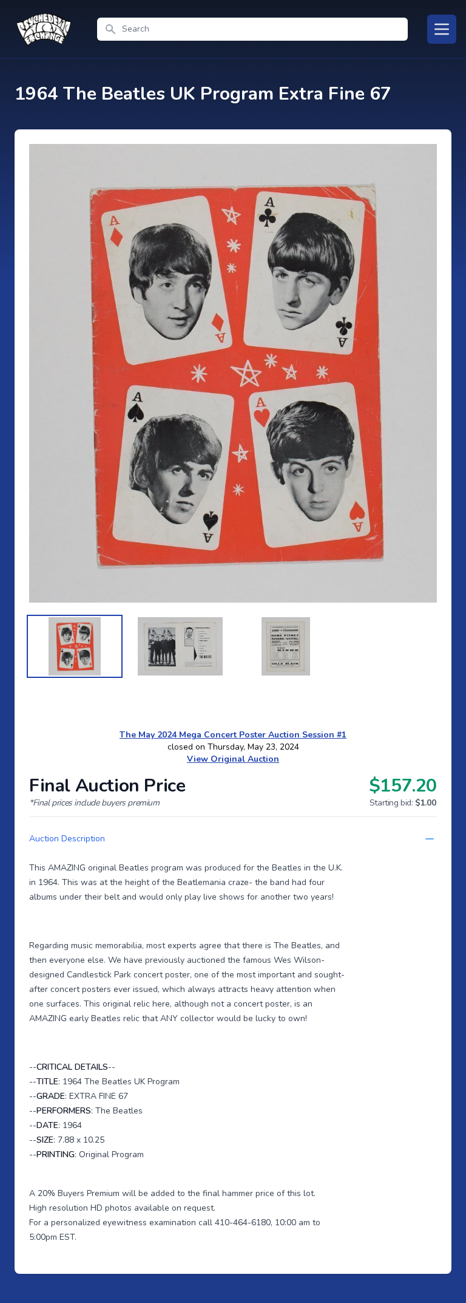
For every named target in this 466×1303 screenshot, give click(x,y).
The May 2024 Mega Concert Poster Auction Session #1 (233, 734)
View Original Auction (233, 759)
